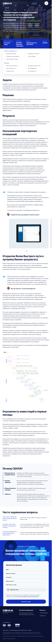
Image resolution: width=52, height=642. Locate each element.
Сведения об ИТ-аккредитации (9, 636)
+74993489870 (44, 613)
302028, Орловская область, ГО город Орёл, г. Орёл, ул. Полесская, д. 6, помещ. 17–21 (22, 633)
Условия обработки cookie (23, 636)
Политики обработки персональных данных (28, 596)
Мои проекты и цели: (11, 584)
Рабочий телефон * (11, 573)
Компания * (9, 577)
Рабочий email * (10, 581)
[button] (26, 251)
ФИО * (7, 569)
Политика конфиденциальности (37, 636)
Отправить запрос (26, 601)
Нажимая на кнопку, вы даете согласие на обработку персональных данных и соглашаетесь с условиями (23, 595)
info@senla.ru (43, 615)
